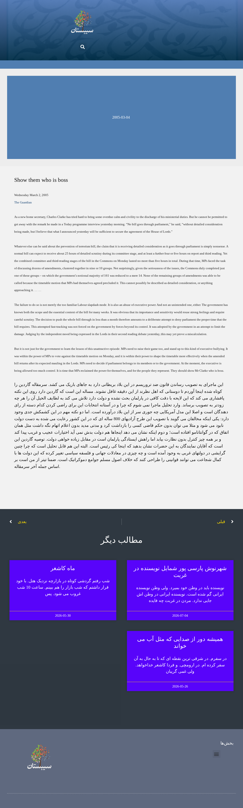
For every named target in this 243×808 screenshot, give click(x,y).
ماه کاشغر (63, 568)
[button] (83, 47)
